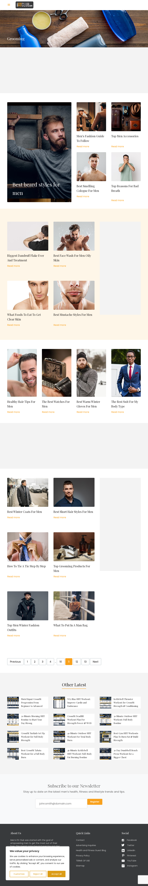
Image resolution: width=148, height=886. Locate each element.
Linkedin (131, 850)
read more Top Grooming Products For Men (74, 555)
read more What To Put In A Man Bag (74, 614)
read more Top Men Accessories (126, 125)
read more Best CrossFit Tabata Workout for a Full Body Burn (27, 754)
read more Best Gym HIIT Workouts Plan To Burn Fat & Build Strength (120, 737)
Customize (19, 874)
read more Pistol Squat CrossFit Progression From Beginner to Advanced (27, 702)
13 (85, 661)
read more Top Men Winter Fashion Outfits (27, 614)
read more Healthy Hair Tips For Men (22, 381)
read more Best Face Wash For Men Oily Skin (74, 245)
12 (77, 661)
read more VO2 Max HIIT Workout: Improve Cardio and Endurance (74, 702)
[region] (37, 863)
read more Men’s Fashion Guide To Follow (91, 125)
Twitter (130, 845)
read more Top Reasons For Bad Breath (126, 177)
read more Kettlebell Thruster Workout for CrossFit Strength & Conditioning (120, 702)
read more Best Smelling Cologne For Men (91, 175)
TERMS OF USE (83, 860)
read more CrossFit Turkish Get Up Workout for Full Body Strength (27, 737)
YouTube (131, 860)
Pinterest (131, 855)
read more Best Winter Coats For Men (27, 498)
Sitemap (80, 865)
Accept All (56, 874)
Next (95, 661)
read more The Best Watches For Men (56, 381)
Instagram (132, 865)
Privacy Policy (83, 855)
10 (61, 661)
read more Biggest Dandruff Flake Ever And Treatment (27, 245)
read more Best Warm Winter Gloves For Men (91, 381)
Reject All (37, 874)
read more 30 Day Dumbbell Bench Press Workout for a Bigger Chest (120, 754)
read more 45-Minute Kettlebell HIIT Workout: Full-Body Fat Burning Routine (74, 754)
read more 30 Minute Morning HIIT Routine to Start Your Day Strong (27, 720)
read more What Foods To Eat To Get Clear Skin (27, 304)
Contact (80, 840)
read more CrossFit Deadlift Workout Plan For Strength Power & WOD (74, 720)
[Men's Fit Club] (24, 4)
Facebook (132, 840)
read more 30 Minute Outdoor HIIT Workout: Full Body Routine (120, 720)
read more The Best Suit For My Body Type (126, 381)
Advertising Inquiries (86, 845)
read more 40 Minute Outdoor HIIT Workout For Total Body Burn (74, 737)
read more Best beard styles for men (39, 152)
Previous (15, 661)
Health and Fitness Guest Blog (91, 850)
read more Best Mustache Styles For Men (74, 304)
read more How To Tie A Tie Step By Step (27, 555)
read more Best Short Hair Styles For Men (74, 498)
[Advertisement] (74, 70)
